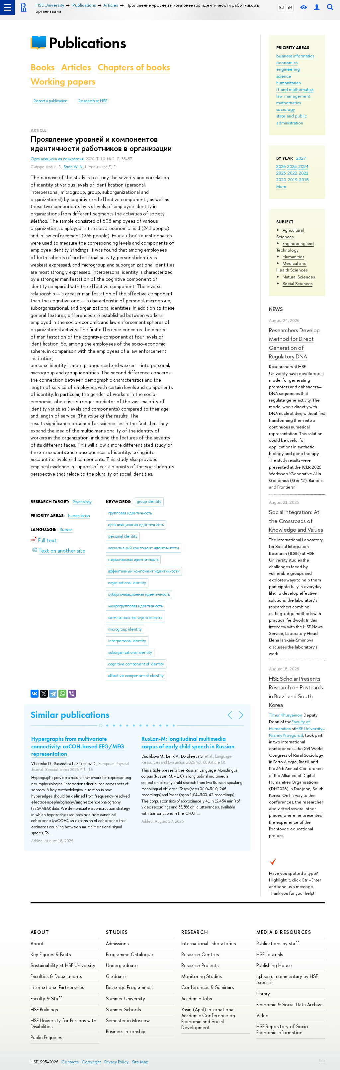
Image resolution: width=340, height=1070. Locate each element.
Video (262, 1015)
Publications (87, 43)
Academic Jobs (196, 998)
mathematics (288, 103)
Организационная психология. (58, 159)
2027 (301, 158)
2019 (293, 180)
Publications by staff (277, 943)
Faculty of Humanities (289, 725)
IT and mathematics (294, 89)
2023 (281, 173)
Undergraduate (122, 965)
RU (281, 7)
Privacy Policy (116, 1062)
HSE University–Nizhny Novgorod (297, 732)
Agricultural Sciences (290, 233)
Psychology (82, 501)
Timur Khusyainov (285, 715)
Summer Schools (123, 1009)
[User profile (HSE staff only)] (317, 7)
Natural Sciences (299, 277)
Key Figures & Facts (51, 954)
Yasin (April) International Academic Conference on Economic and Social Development (208, 1018)
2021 (303, 173)
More (281, 186)
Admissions (117, 943)
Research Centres (200, 954)
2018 (304, 180)
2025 (292, 166)
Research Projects (199, 965)
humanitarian (288, 83)
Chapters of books (134, 67)
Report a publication (50, 101)
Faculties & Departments (56, 976)
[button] (100, 725)
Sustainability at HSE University (63, 965)
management (297, 96)
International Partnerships (57, 987)
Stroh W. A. (73, 167)
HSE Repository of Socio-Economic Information (283, 1029)
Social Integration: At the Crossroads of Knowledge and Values (296, 520)
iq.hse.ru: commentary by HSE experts (287, 979)
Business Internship (125, 1031)
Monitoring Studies (201, 976)
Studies (117, 932)
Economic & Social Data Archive (289, 1004)
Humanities (293, 257)
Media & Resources (283, 932)
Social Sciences (297, 283)
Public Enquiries (46, 1037)
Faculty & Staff (46, 998)
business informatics (295, 56)
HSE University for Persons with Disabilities (63, 1023)
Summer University (125, 998)
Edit (322, 1060)
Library (263, 993)
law (279, 96)
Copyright (91, 1062)
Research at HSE (92, 101)
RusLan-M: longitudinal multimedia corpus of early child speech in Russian (187, 742)
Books (42, 67)
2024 (303, 166)
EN (290, 7)
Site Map (140, 1062)
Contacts (69, 1062)
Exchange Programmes (129, 987)
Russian (66, 529)
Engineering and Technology (295, 246)
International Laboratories (208, 943)
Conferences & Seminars (207, 987)
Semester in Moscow (128, 1020)
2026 (281, 166)
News (276, 309)
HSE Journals (269, 954)
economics (287, 62)
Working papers (63, 81)
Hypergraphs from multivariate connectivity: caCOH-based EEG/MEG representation (77, 746)
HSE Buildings (44, 1009)
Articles (76, 67)
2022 (292, 173)
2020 (281, 180)
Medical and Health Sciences (291, 266)
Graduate (116, 976)
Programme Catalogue (129, 954)
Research (195, 932)
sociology (285, 109)
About (40, 932)
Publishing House (274, 965)
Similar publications (70, 715)
